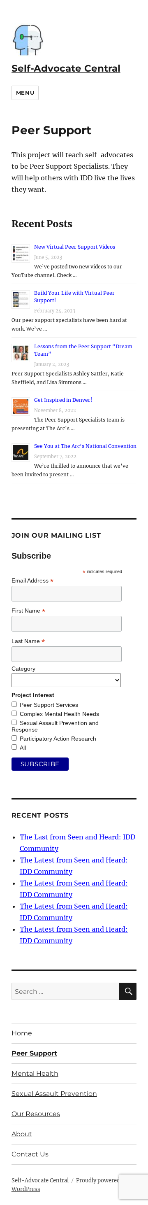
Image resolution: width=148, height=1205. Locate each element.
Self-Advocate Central (66, 68)
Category (23, 668)
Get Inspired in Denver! (63, 400)
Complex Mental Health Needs (59, 714)
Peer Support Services (49, 705)
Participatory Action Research (58, 738)
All (23, 747)
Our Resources (36, 1114)
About (22, 1134)
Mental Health (35, 1073)
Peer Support (34, 1053)
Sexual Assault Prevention (54, 1094)
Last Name (28, 641)
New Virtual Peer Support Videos (74, 247)
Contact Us (30, 1154)
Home (22, 1033)
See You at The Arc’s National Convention (85, 446)
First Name (28, 611)
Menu (25, 92)
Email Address (32, 581)
